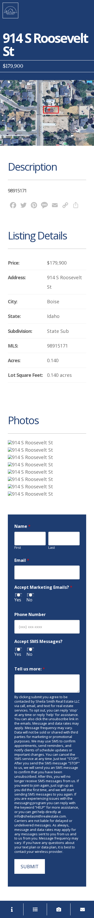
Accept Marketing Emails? (43, 587)
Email (21, 560)
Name (22, 526)
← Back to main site (10, 10)
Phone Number (30, 614)
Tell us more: (29, 669)
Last (51, 547)
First (17, 547)
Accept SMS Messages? (38, 641)
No (29, 600)
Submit (30, 866)
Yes (17, 600)
